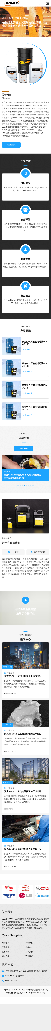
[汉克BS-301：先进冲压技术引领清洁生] (25, 655)
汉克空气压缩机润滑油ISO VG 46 (34, 408)
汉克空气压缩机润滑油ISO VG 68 (34, 386)
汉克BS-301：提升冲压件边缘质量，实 (22, 849)
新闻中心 (29, 947)
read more (11, 145)
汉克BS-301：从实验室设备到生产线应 (22, 734)
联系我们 (29, 956)
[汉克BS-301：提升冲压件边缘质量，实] (25, 828)
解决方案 (5, 956)
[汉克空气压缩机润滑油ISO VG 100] (11, 368)
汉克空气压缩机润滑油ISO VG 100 (34, 364)
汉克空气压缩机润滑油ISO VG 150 (34, 343)
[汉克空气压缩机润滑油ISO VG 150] (11, 346)
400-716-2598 (11, 980)
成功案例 (29, 952)
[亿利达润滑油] (12, 3)
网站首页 (5, 943)
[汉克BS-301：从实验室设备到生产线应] (25, 713)
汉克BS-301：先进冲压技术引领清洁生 (22, 676)
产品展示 (5, 947)
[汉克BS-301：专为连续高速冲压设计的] (25, 771)
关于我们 (29, 943)
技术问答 (5, 952)
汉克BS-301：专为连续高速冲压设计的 (22, 791)
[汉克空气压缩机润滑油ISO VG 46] (11, 411)
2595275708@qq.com (14, 976)
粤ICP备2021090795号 (35, 993)
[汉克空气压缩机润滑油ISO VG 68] (11, 389)
